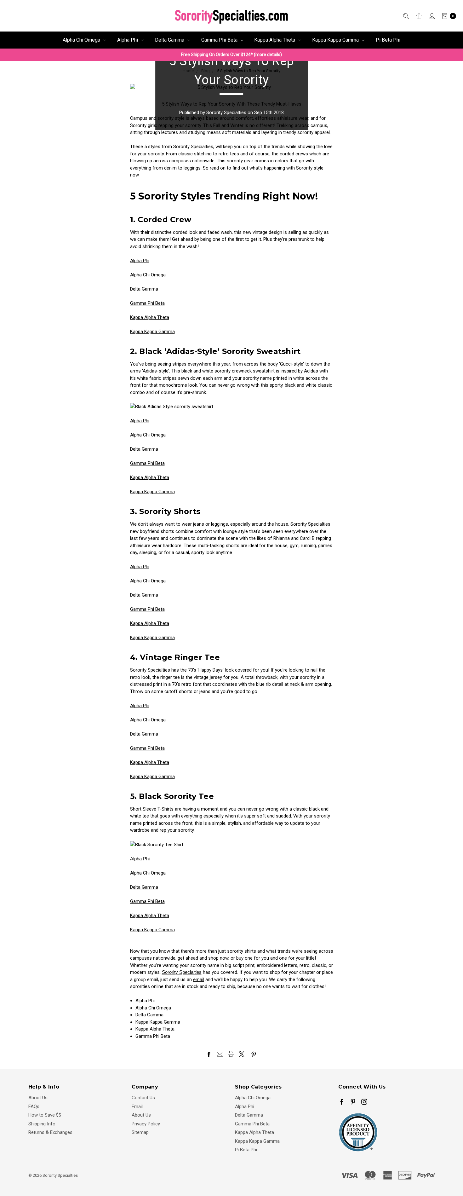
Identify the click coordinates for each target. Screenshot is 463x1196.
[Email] (220, 1054)
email (198, 979)
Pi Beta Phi (388, 40)
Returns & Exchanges (50, 1132)
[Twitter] (241, 1054)
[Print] (231, 1054)
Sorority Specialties (182, 972)
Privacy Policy (146, 1124)
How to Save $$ (44, 1115)
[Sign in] (431, 16)
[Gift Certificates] (418, 16)
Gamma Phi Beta (220, 40)
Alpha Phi (128, 40)
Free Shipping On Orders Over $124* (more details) (231, 54)
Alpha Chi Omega (82, 40)
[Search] (405, 16)
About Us (38, 1098)
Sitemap (140, 1132)
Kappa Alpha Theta (275, 40)
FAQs (33, 1106)
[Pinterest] (253, 1054)
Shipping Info (41, 1124)
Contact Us (143, 1098)
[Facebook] (209, 1054)
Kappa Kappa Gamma (336, 40)
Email (137, 1106)
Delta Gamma (170, 40)
